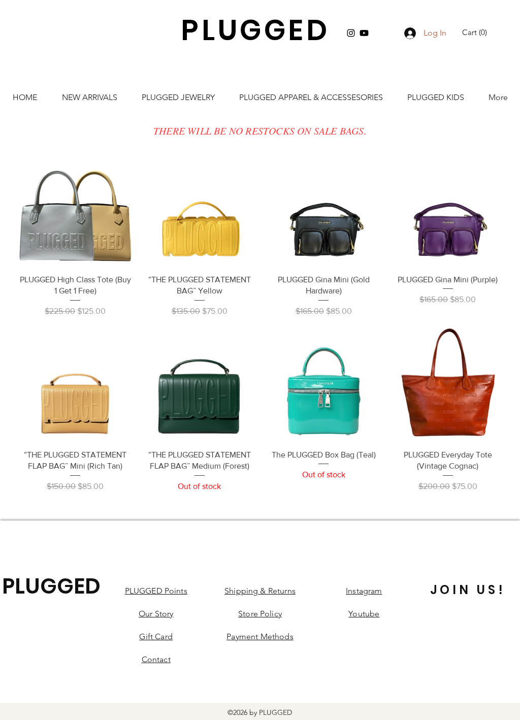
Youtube (363, 613)
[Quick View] (75, 209)
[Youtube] (364, 33)
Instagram (364, 591)
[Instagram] (351, 33)
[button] (476, 32)
